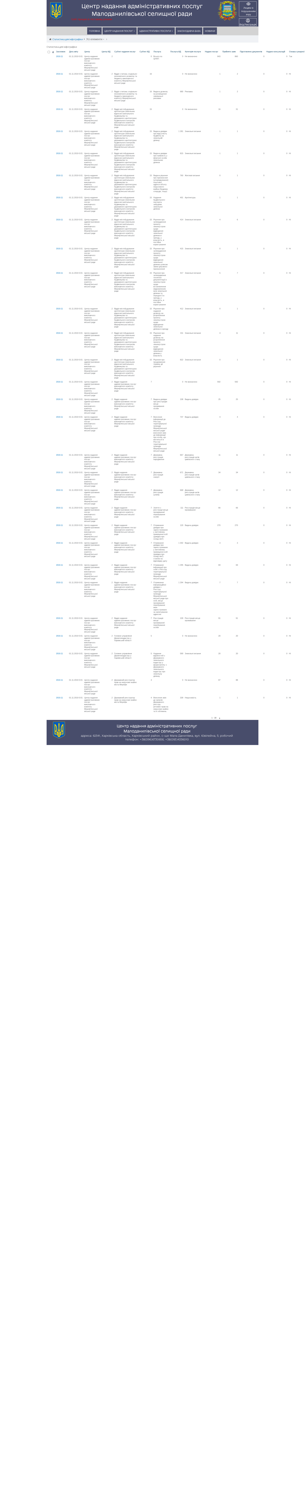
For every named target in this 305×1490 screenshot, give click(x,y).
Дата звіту (73, 52)
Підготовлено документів (251, 52)
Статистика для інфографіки (67, 39)
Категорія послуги (193, 52)
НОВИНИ (210, 31)
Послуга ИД (175, 52)
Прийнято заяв (229, 52)
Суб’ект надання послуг (125, 52)
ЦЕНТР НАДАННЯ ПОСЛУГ (118, 31)
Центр (87, 52)
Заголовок (60, 52)
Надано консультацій (275, 52)
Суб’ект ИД (144, 52)
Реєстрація (250, 24)
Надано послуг (211, 52)
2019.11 (59, 56)
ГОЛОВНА (94, 31)
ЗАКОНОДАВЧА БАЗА (189, 31)
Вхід (242, 24)
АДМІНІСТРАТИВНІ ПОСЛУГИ (155, 31)
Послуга (157, 52)
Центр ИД (106, 52)
